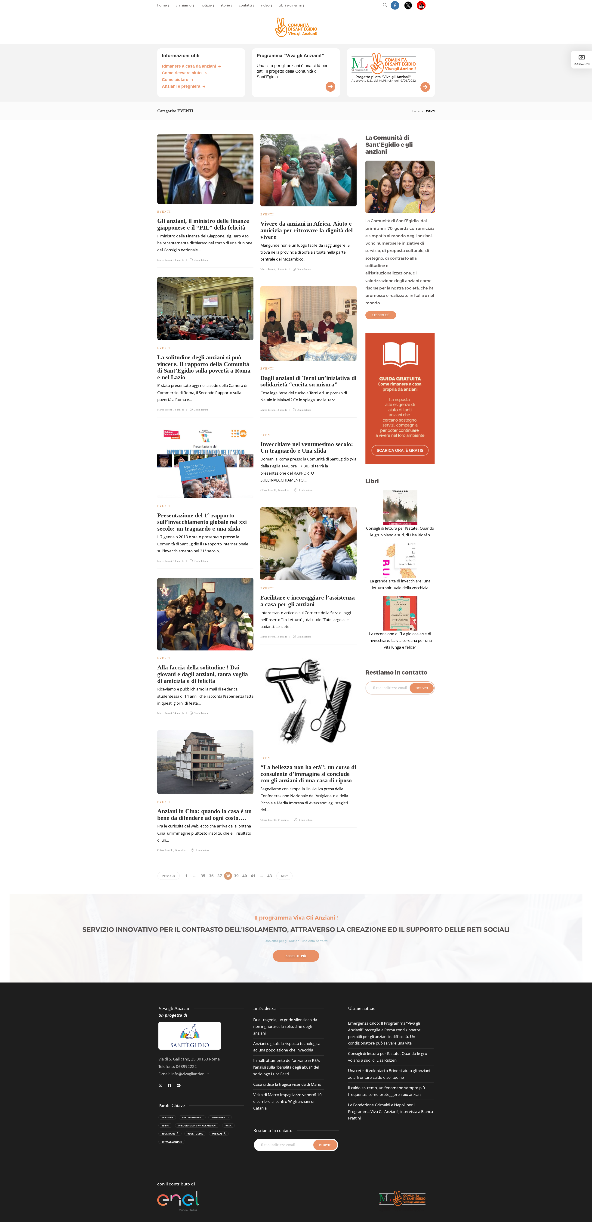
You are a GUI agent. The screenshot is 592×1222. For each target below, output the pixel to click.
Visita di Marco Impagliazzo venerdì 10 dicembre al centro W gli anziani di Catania (287, 1101)
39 (236, 875)
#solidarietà (170, 1133)
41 (253, 875)
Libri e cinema (290, 5)
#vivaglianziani (172, 1141)
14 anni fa (178, 259)
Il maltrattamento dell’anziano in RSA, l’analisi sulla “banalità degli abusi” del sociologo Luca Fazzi (286, 1067)
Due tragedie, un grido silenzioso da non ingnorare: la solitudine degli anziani (285, 1026)
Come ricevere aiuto (182, 73)
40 (244, 875)
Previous (168, 876)
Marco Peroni (164, 259)
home (162, 5)
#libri (165, 1125)
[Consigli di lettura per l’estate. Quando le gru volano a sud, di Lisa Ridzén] (400, 507)
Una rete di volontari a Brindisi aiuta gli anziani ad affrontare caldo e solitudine (389, 1074)
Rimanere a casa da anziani (189, 66)
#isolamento (220, 1117)
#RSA (228, 1125)
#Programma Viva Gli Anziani (197, 1125)
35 (203, 875)
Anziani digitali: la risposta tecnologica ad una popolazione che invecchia (286, 1047)
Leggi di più (380, 315)
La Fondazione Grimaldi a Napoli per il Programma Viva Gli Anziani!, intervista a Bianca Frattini (390, 1111)
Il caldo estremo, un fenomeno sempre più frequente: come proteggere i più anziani (386, 1091)
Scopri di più (296, 956)
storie (225, 5)
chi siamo (183, 5)
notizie (206, 5)
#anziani (167, 1117)
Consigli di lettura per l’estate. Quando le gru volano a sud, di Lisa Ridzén (400, 531)
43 (269, 875)
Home (415, 111)
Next (284, 876)
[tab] (361, 1008)
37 (219, 875)
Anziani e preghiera (181, 86)
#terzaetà (218, 1133)
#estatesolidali (192, 1117)
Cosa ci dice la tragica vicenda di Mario (287, 1084)
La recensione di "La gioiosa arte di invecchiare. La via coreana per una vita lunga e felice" (400, 640)
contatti (245, 5)
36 (211, 875)
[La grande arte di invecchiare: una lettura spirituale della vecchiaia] (400, 560)
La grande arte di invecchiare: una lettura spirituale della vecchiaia (400, 584)
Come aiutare (175, 79)
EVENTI (164, 211)
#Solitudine (195, 1133)
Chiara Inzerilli (268, 490)
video (265, 5)
